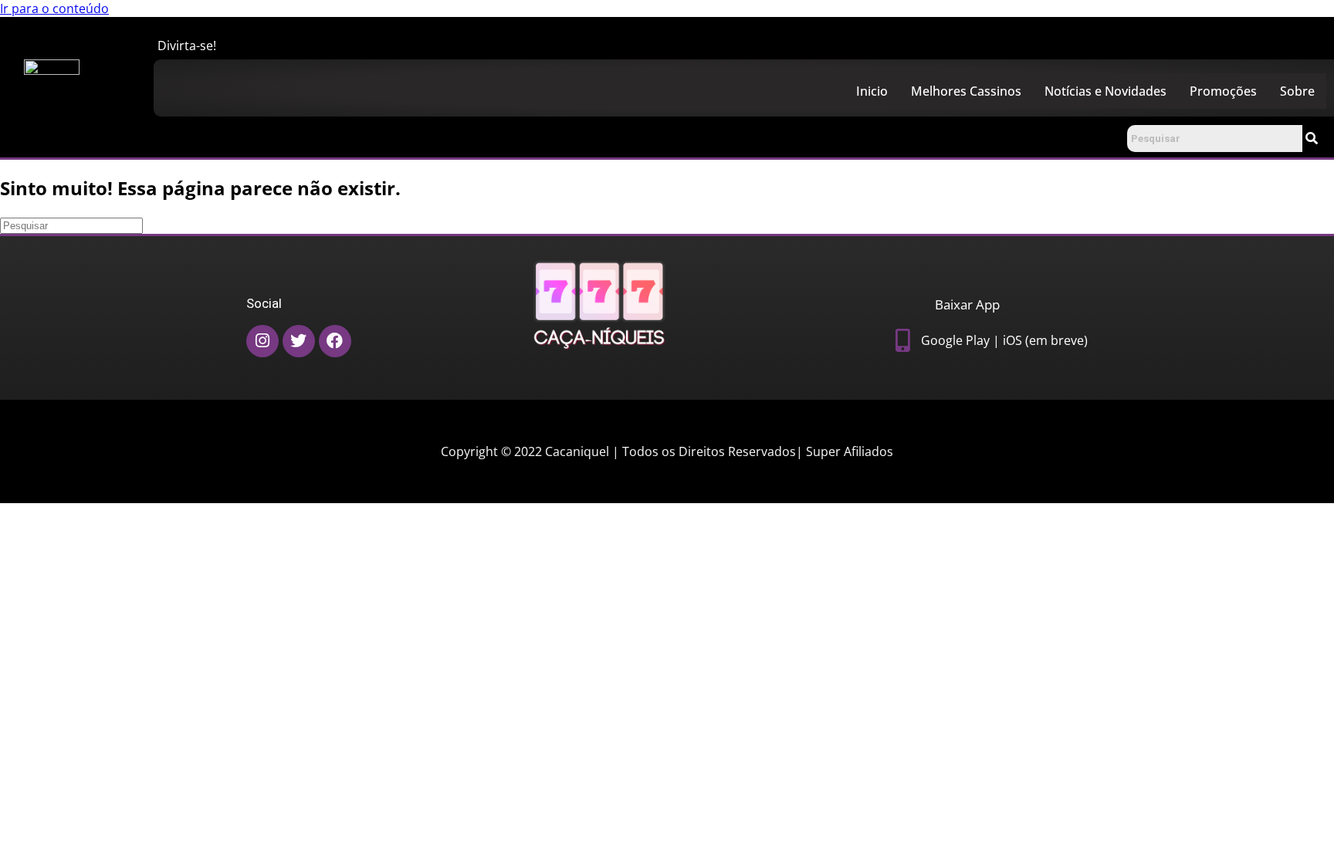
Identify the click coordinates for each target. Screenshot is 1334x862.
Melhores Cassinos (966, 91)
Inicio (872, 91)
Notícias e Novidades (1105, 91)
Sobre (1297, 91)
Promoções (1223, 91)
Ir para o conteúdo (54, 8)
